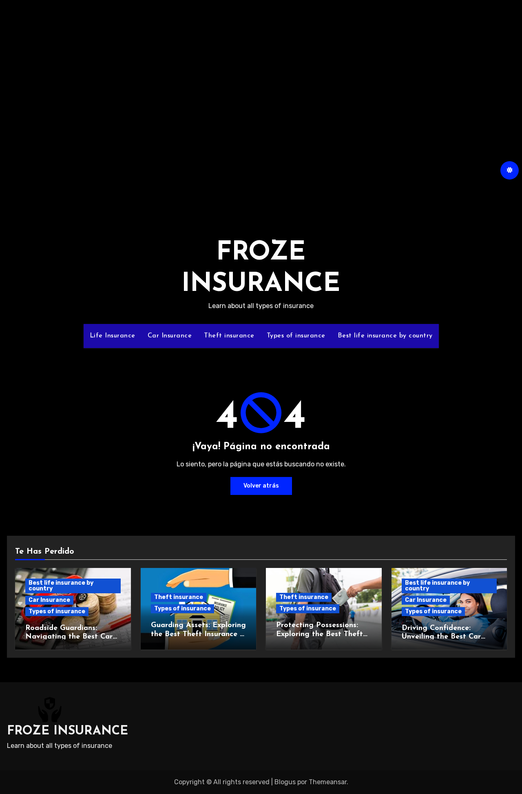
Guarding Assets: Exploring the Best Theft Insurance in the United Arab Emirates (198, 634)
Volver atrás (261, 485)
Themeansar (328, 782)
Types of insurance (296, 336)
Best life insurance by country (385, 336)
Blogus (285, 782)
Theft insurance (229, 336)
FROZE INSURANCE (67, 731)
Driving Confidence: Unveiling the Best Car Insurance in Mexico (441, 637)
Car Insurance (170, 336)
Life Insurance (112, 336)
